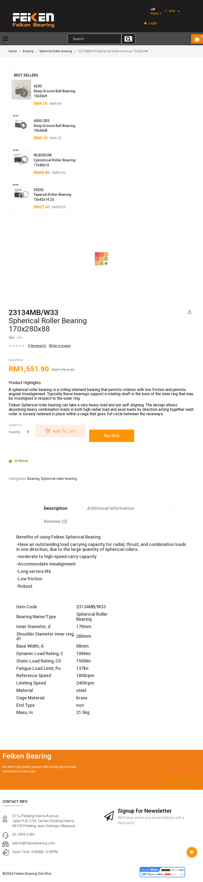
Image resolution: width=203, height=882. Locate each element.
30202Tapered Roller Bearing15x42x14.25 (52, 195)
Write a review (60, 346)
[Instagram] (185, 783)
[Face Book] (174, 783)
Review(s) (37, 346)
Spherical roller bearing (55, 51)
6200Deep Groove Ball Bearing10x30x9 (54, 91)
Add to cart (64, 431)
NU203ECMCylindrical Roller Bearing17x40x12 (55, 160)
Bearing (28, 51)
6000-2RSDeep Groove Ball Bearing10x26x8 (54, 126)
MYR (172, 11)
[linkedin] (196, 783)
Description (55, 508)
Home (13, 51)
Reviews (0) (55, 521)
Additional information (110, 508)
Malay (155, 13)
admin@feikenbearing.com (33, 843)
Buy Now (111, 435)
